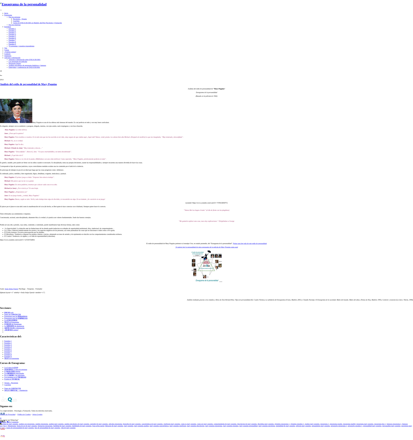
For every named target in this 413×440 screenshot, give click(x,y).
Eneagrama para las (15, 316)
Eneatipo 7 (12, 40)
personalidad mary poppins (372, 426)
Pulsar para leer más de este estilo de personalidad (250, 243)
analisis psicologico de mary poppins (76, 424)
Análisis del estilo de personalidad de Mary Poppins (28, 84)
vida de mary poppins (68, 428)
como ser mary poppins (205, 424)
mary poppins (128, 426)
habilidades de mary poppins (81, 426)
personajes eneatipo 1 (355, 426)
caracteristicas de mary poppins (152, 424)
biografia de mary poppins (132, 424)
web (8, 312)
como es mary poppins (188, 424)
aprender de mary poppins (99, 424)
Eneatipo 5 (12, 36)
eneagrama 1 (324, 424)
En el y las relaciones (14, 375)
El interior (12, 371)
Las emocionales (14, 373)
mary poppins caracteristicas (159, 426)
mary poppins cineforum (178, 426)
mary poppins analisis (141, 426)
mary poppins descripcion (195, 426)
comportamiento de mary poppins (225, 424)
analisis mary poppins (56, 424)
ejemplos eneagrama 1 (282, 424)
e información (14, 328)
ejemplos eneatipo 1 (297, 424)
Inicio (6, 13)
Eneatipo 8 (12, 42)
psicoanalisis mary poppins (391, 426)
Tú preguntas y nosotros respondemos (21, 46)
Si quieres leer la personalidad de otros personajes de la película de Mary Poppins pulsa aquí (206, 247)
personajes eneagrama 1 (339, 426)
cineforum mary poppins (171, 424)
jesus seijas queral (98, 426)
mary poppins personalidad (248, 426)
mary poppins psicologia (266, 426)
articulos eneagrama (115, 424)
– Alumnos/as (15, 390)
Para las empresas (15, 25)
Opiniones (7, 56)
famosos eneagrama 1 (394, 424)
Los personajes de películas (18, 61)
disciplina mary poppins (266, 424)
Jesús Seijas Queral (11, 289)
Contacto (7, 54)
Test (5, 48)
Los (10, 320)
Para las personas (14, 17)
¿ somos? (11, 330)
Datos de (12, 314)
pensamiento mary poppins (321, 426)
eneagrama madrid (349, 424)
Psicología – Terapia (20, 19)
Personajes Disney (15, 63)
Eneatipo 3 (12, 32)
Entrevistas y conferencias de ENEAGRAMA (24, 67)
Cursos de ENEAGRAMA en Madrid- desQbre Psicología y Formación (37, 23)
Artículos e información (12, 58)
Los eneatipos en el (15, 377)
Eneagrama (8, 15)
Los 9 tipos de (11, 367)
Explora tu (12, 379)
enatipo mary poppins (312, 424)
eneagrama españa (336, 424)
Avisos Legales (37, 414)
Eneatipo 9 (12, 44)
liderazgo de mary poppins (114, 426)
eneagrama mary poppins (364, 424)
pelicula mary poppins (303, 426)
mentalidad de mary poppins (285, 426)
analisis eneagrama (41, 424)
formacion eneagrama (45, 426)
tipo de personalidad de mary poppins (47, 428)
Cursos (6, 50)
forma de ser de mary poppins (27, 426)
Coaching (16, 21)
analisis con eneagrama (27, 424)
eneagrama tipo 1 (380, 424)
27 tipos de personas (15, 369)
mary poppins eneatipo (230, 426)
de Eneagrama (11, 322)
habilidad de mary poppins (62, 426)
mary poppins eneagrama (213, 426)
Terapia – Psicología (11, 383)
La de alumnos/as (14, 326)
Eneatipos (7, 27)
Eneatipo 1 (12, 29)
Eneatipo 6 (12, 38)
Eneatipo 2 (12, 31)
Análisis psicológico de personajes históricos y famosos (27, 65)
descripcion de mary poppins (247, 424)
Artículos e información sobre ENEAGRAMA (24, 60)
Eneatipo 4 (12, 34)
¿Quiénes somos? (10, 52)
